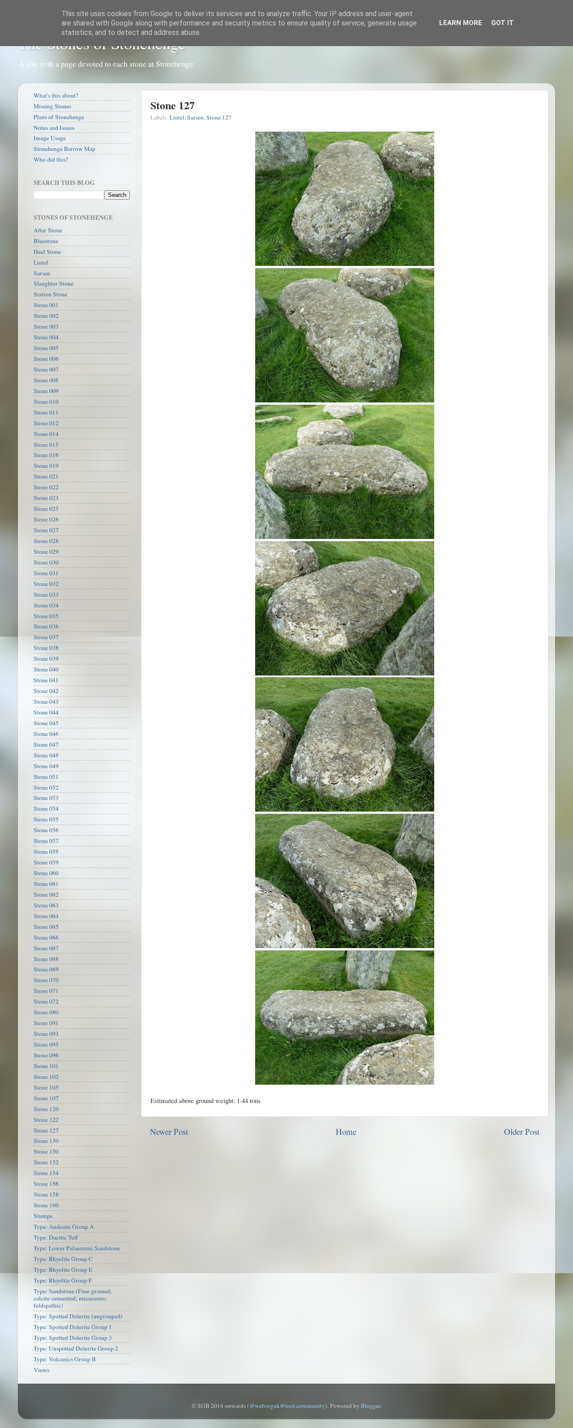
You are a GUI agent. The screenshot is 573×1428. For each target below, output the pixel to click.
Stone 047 (46, 744)
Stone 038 (46, 648)
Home (346, 1131)
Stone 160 (46, 1205)
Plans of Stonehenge (59, 117)
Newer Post (169, 1131)
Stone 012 (46, 423)
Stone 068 (46, 959)
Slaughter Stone (53, 283)
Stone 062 (46, 894)
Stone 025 (46, 509)
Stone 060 (46, 873)
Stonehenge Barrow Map (64, 149)
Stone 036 (46, 626)
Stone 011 (46, 412)
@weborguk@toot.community (287, 1406)
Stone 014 (46, 434)
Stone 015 (46, 444)
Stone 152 (46, 1162)
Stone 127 (218, 117)
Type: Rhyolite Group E (63, 1270)
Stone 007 (46, 369)
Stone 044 (46, 712)
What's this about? (56, 95)
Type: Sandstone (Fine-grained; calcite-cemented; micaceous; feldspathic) (73, 1298)
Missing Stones (52, 106)
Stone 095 (46, 1044)
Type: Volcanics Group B (65, 1359)
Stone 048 (46, 755)
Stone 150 (46, 1151)
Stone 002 (46, 316)
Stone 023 (46, 498)
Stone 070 (46, 980)
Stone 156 (46, 1184)
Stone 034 (46, 605)
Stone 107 (46, 1098)
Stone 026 (46, 519)
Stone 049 (46, 766)
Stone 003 (46, 326)
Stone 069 (46, 969)
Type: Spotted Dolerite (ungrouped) (78, 1316)
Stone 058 (46, 851)
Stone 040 (46, 669)
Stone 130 (46, 1141)
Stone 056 (46, 830)
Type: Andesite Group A (64, 1227)
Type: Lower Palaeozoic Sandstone (77, 1248)
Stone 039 (46, 658)
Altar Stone (48, 230)
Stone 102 (46, 1077)
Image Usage (50, 138)
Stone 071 (46, 991)
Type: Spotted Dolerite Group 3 (73, 1338)
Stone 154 (46, 1173)
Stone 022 (46, 487)
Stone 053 (46, 798)
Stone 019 (46, 466)
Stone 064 (46, 916)
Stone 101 (46, 1066)
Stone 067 (46, 948)
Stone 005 (46, 348)
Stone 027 (46, 530)
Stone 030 (46, 562)
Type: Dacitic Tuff (56, 1237)
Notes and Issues (54, 128)
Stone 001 (46, 305)
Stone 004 (46, 337)
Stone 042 (46, 691)
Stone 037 (46, 637)
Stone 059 (46, 862)
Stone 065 (46, 927)
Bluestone (46, 241)
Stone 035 (46, 616)
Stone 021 (46, 476)
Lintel (177, 117)
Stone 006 (46, 359)
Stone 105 (46, 1087)
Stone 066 (46, 937)
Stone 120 (46, 1109)
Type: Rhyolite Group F (63, 1280)
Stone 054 (46, 808)
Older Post (521, 1131)
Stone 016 (46, 455)
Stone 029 (46, 551)
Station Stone (50, 294)
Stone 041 (46, 680)
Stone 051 (46, 777)
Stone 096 (46, 1055)
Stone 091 (46, 1023)
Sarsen (195, 117)
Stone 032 (46, 584)
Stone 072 (46, 1001)
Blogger (371, 1406)
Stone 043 (46, 701)
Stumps (43, 1216)
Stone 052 (46, 787)
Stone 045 (46, 723)
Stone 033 (46, 594)
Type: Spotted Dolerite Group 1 (73, 1327)
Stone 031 (46, 573)
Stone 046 (46, 734)
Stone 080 (46, 1012)
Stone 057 (46, 841)
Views (41, 1370)
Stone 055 (46, 819)
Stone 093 (46, 1034)
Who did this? (51, 159)
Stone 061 (46, 884)
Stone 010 (46, 402)
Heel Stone (47, 252)
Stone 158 (46, 1194)
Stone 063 (46, 905)
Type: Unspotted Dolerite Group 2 (76, 1348)
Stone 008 (46, 380)
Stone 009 (46, 391)
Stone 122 (46, 1120)
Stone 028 (46, 541)
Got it (502, 23)
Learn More (460, 23)
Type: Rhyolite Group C (63, 1259)
